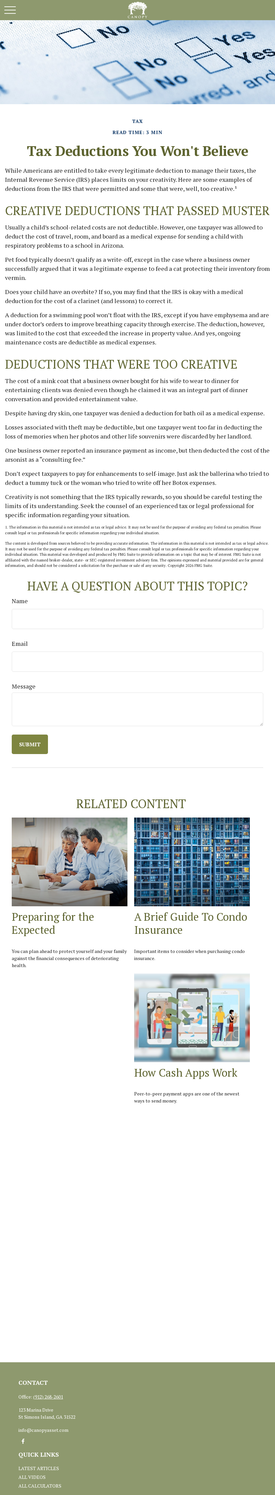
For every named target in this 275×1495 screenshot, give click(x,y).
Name (20, 601)
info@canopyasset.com (43, 1430)
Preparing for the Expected (53, 923)
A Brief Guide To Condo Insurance (190, 923)
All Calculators (39, 1486)
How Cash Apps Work (185, 1072)
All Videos (32, 1477)
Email (20, 643)
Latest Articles (38, 1468)
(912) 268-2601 (48, 1397)
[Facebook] (23, 1441)
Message (24, 686)
